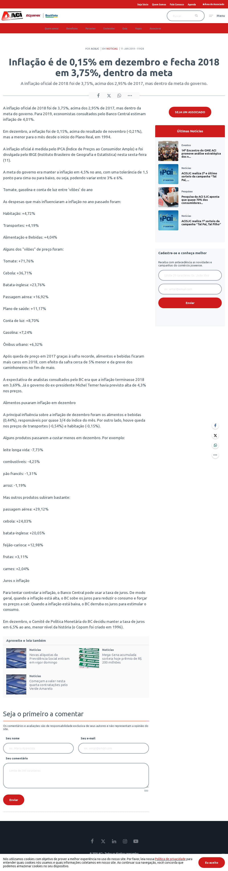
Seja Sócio (142, 4)
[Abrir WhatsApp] (217, 860)
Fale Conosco (177, 4)
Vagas (138, 28)
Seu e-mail (88, 738)
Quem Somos (159, 4)
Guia (124, 28)
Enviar (13, 799)
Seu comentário (17, 758)
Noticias (112, 48)
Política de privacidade (170, 859)
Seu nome (13, 738)
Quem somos (52, 28)
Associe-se (155, 28)
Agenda (192, 4)
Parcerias (91, 28)
